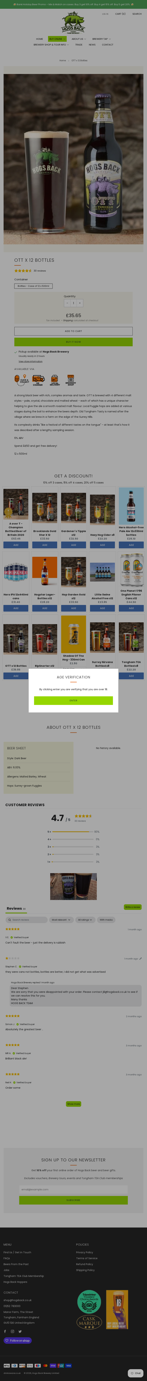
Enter (73, 700)
